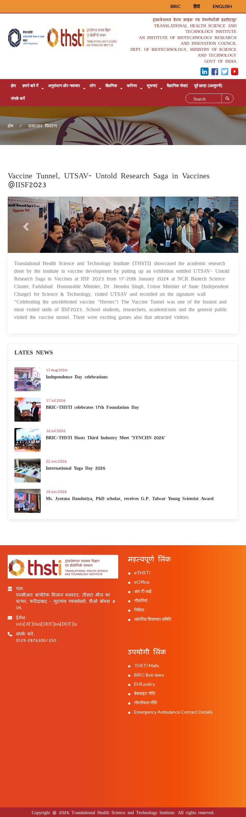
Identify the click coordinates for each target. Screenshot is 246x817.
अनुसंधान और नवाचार (64, 85)
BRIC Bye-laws (148, 674)
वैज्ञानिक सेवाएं (177, 85)
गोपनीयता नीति (145, 702)
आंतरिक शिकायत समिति (152, 619)
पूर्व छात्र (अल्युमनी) (208, 85)
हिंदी (196, 6)
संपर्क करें (18, 98)
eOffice (141, 582)
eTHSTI (142, 572)
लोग (93, 85)
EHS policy (144, 684)
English (222, 6)
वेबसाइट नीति (144, 693)
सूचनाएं (152, 85)
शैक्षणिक (111, 85)
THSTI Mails (146, 665)
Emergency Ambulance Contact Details (173, 712)
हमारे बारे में (30, 85)
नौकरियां (140, 600)
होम (13, 85)
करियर (132, 85)
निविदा (138, 609)
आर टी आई (142, 591)
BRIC (175, 6)
